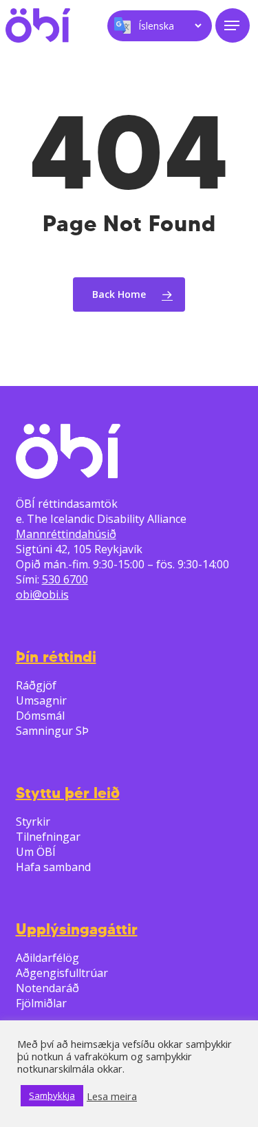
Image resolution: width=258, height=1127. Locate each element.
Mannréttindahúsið (66, 533)
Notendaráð (47, 988)
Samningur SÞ (52, 730)
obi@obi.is (42, 594)
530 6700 (65, 579)
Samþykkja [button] (52, 1095)
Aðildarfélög (47, 957)
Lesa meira (112, 1096)
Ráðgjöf (36, 685)
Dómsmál (40, 715)
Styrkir (33, 821)
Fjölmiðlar (41, 1003)
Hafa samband (53, 866)
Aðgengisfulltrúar (62, 972)
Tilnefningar (48, 836)
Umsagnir (41, 700)
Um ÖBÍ (36, 851)
